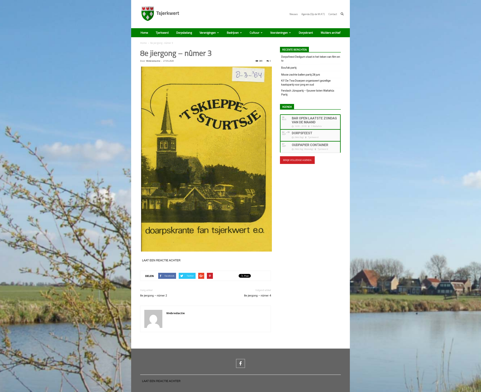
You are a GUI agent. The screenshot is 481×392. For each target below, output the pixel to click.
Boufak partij (288, 67)
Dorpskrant (306, 32)
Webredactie (153, 60)
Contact (332, 14)
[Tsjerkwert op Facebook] (240, 363)
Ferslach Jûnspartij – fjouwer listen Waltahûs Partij (307, 92)
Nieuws (294, 14)
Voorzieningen (279, 32)
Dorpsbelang (184, 32)
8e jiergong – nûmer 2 (153, 295)
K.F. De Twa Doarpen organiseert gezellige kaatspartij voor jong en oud (306, 82)
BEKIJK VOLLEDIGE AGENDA (297, 160)
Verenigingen (208, 32)
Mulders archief (330, 32)
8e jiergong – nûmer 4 (257, 295)
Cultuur (254, 32)
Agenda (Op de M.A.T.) (313, 14)
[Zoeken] (342, 13)
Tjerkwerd (162, 32)
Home (144, 32)
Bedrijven (233, 32)
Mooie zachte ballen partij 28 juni (300, 74)
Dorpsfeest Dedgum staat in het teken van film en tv (310, 58)
